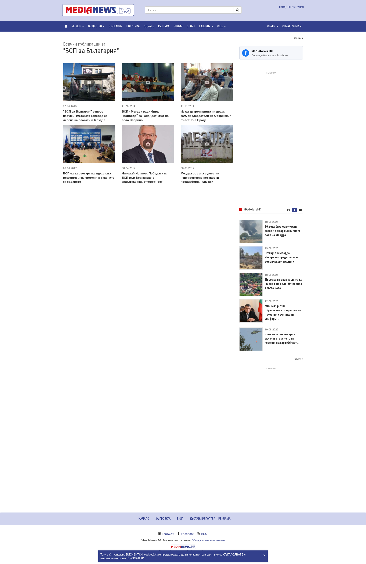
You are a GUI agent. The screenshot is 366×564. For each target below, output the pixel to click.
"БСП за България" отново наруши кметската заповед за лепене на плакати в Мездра (85, 115)
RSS (204, 534)
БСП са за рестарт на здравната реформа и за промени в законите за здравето (88, 177)
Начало (144, 518)
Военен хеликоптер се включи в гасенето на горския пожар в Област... (282, 338)
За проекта (163, 518)
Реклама (224, 518)
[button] (77, 26)
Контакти (168, 534)
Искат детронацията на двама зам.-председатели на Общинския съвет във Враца (206, 115)
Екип (180, 518)
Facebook (187, 534)
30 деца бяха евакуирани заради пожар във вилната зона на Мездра (283, 231)
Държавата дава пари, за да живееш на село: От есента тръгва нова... (283, 284)
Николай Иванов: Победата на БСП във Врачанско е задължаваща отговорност (144, 177)
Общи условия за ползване (208, 540)
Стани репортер (204, 518)
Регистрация (296, 6)
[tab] (288, 210)
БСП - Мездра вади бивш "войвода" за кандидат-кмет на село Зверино (145, 115)
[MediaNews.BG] (100, 10)
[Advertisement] (271, 138)
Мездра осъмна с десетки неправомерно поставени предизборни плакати (200, 177)
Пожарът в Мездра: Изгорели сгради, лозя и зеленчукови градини (281, 257)
